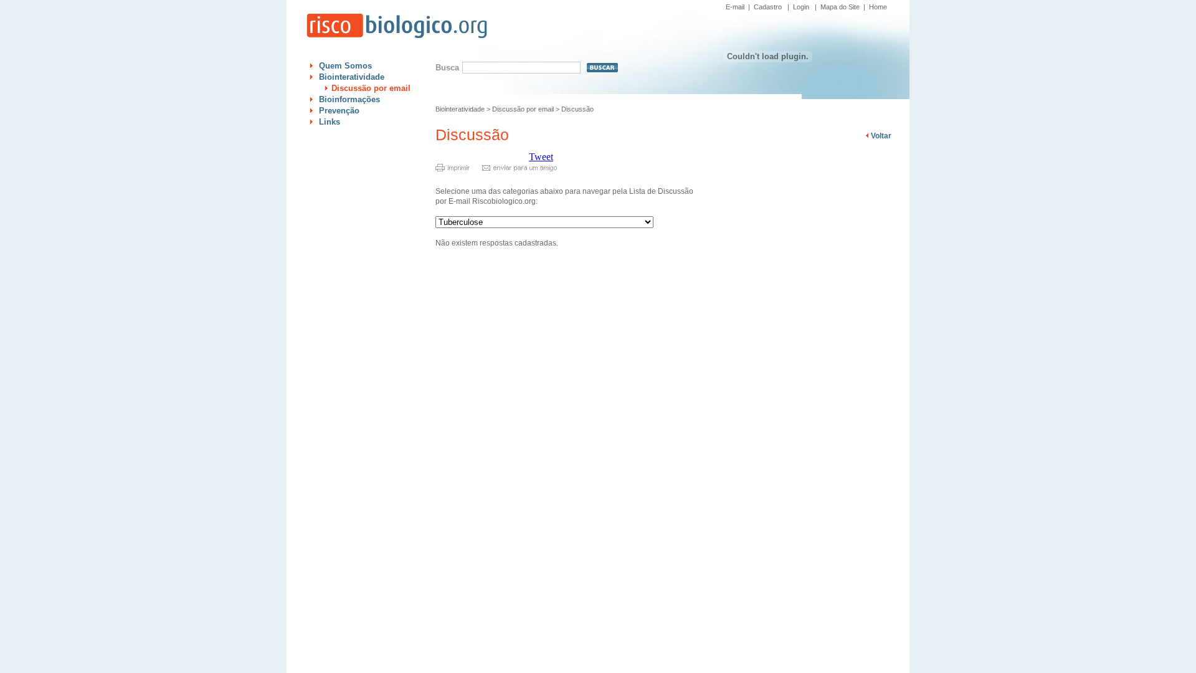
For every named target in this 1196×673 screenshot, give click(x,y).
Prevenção (339, 110)
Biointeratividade (351, 77)
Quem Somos (345, 65)
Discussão (577, 109)
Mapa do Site (840, 7)
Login (801, 7)
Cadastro (768, 7)
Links (329, 121)
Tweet (541, 156)
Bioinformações (349, 99)
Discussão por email (371, 88)
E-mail (735, 7)
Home (878, 7)
